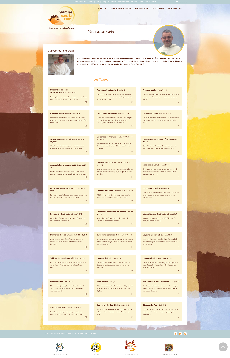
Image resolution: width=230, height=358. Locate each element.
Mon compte (183, 2)
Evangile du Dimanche (109, 2)
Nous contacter (78, 333)
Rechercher (141, 8)
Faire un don (175, 8)
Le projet (102, 8)
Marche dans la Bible (61, 17)
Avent (97, 2)
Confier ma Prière (123, 2)
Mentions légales (90, 333)
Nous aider (68, 333)
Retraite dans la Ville (80, 2)
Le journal (158, 8)
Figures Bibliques (121, 8)
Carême (91, 2)
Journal (45, 333)
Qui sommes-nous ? (56, 333)
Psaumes (134, 2)
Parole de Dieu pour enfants (148, 2)
